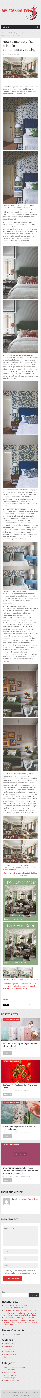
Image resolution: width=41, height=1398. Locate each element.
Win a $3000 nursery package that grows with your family (20, 1045)
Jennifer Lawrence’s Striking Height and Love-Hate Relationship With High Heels (20, 1314)
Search (5, 1292)
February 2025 (9, 1346)
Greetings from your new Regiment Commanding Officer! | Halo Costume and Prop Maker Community (20, 1170)
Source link (7, 999)
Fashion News (9, 1370)
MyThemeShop (34, 1392)
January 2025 (9, 1349)
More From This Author (28, 1199)
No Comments (27, 1049)
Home (5, 33)
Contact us (14, 1395)
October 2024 (9, 1357)
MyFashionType (18, 1392)
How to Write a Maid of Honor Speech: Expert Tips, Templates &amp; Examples (19, 1307)
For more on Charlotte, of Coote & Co (18, 873)
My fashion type (10, 1375)
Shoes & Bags (9, 1378)
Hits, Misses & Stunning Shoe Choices (19, 1318)
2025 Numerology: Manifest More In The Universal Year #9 (20, 1128)
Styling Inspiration (15, 33)
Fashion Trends (10, 1372)
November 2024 (10, 1354)
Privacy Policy (25, 1395)
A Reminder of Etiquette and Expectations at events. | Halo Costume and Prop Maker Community (20, 1322)
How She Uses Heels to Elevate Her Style (20, 1310)
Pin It (31, 1005)
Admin (5, 54)
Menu (5, 27)
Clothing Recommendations (15, 1367)
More (6, 1053)
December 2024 (10, 1352)
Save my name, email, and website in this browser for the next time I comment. (19, 1272)
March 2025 (8, 1344)
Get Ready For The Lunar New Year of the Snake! (20, 1086)
